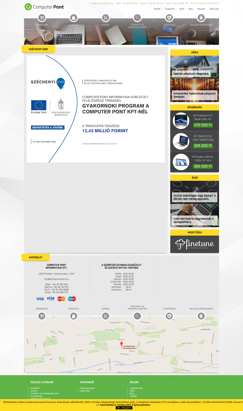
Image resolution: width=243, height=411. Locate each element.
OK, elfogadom (124, 408)
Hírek (181, 8)
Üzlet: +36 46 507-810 (127, 3)
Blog (191, 8)
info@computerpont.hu (102, 3)
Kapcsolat (214, 8)
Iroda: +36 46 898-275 (177, 3)
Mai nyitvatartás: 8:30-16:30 (205, 3)
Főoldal (157, 8)
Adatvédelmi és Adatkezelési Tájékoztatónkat (124, 404)
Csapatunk (170, 8)
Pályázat (201, 8)
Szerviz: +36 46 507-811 (151, 3)
